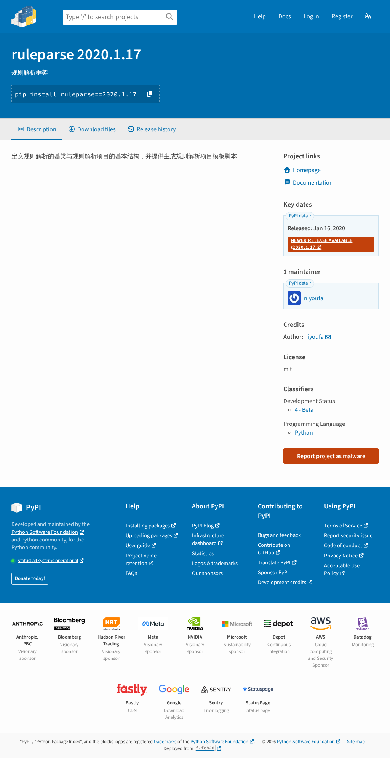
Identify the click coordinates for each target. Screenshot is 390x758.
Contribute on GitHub (274, 549)
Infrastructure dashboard (208, 539)
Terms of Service (343, 526)
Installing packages (148, 526)
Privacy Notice (341, 556)
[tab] (36, 129)
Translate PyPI (274, 563)
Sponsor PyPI (273, 572)
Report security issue (348, 536)
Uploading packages (149, 536)
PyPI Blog (203, 526)
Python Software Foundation (44, 532)
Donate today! (30, 578)
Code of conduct (343, 545)
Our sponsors (207, 573)
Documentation (313, 182)
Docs (284, 16)
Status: (48, 560)
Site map (356, 741)
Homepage (307, 170)
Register (342, 16)
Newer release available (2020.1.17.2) (321, 244)
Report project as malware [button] (331, 456)
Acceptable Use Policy (342, 569)
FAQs (131, 573)
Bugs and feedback (279, 535)
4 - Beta (304, 410)
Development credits (282, 582)
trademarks (165, 741)
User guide (138, 545)
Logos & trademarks (215, 563)
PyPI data (298, 215)
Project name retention (141, 559)
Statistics (203, 553)
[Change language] (368, 16)
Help (260, 16)
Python (304, 432)
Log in (311, 16)
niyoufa (314, 337)
